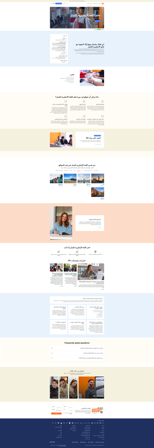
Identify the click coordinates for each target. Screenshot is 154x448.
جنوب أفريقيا (60, 435)
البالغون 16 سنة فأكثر (91, 442)
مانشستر (102, 198)
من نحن (103, 430)
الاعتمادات (102, 428)
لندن (103, 184)
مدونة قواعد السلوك (101, 437)
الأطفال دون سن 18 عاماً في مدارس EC (99, 435)
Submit (56, 413)
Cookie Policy (86, 445)
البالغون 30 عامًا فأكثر (83, 442)
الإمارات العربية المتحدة (59, 437)
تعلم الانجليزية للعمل (101, 49)
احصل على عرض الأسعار (58, 3)
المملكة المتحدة (63, 47)
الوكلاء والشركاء (102, 432)
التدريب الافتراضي (87, 437)
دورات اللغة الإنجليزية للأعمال (86, 432)
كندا (60, 57)
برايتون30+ (60, 184)
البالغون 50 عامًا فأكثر (75, 442)
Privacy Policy (89, 445)
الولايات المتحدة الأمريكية (61, 43)
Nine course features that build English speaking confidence (57, 275)
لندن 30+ (88, 184)
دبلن (57, 47)
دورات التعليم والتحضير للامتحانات (85, 435)
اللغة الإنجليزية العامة (87, 428)
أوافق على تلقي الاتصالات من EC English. (67, 413)
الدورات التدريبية (95, 3)
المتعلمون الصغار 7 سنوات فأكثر (100, 442)
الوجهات (100, 3)
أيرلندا (61, 432)
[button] (67, 3)
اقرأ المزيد (102, 289)
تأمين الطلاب (74, 430)
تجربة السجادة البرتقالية (73, 428)
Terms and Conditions (94, 445)
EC (65, 311)
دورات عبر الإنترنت (89, 3)
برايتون (75, 184)
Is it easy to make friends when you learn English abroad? (70, 275)
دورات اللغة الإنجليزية (87, 427)
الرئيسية (103, 427)
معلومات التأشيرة (73, 427)
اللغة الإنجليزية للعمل (87, 430)
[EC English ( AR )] (103, 3)
